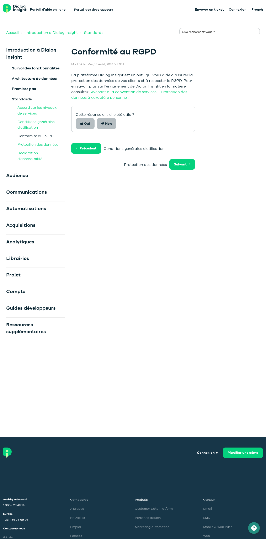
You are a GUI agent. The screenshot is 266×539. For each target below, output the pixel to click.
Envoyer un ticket (209, 9)
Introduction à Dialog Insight (52, 32)
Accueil (12, 32)
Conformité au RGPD (35, 136)
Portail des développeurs (93, 9)
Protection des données (38, 144)
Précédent (88, 148)
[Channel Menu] (254, 528)
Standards (93, 32)
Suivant (180, 164)
